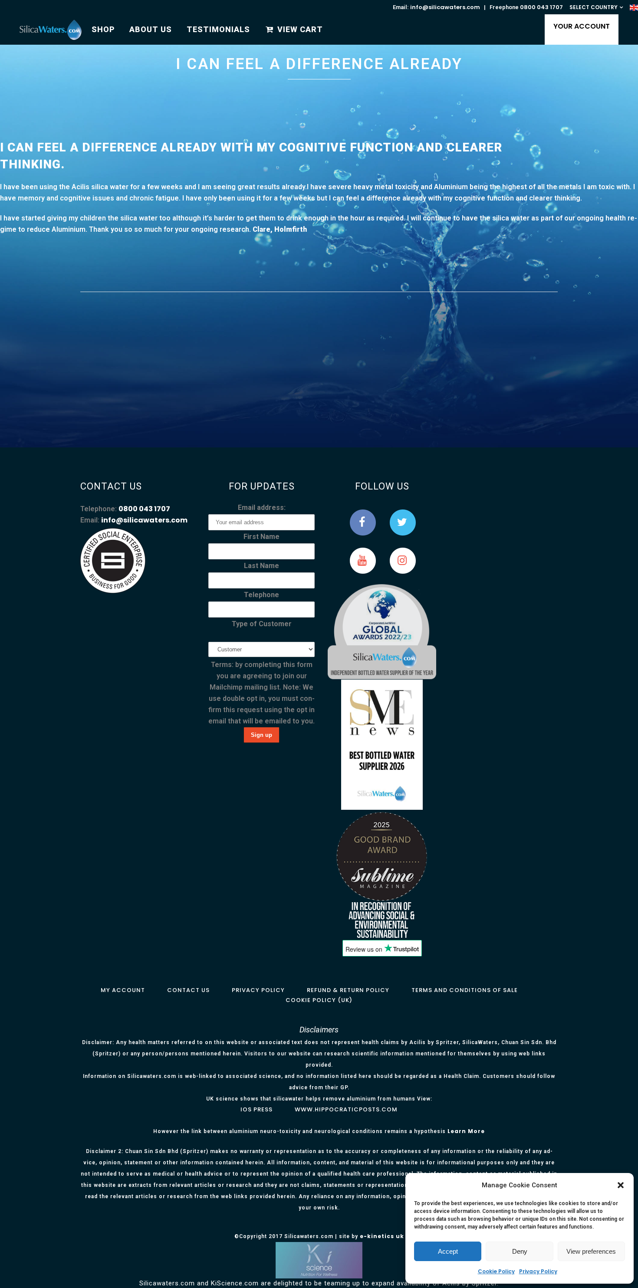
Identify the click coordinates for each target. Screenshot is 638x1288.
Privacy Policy (538, 1271)
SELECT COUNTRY (593, 7)
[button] (620, 1185)
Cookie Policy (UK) (319, 1000)
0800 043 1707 (541, 7)
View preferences (591, 1251)
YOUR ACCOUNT (581, 26)
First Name (261, 536)
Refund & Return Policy (348, 990)
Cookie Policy (496, 1271)
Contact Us (188, 990)
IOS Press (256, 1109)
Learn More (466, 1131)
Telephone (261, 595)
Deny (519, 1251)
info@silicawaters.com (445, 7)
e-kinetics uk (382, 1236)
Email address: (262, 507)
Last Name (261, 566)
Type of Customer (262, 624)
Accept (448, 1251)
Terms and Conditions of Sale (464, 990)
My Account (123, 990)
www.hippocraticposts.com (346, 1109)
